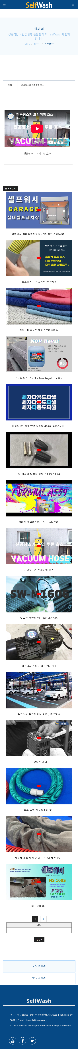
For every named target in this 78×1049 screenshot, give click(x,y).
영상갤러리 (39, 978)
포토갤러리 (39, 966)
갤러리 (37, 43)
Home (26, 43)
